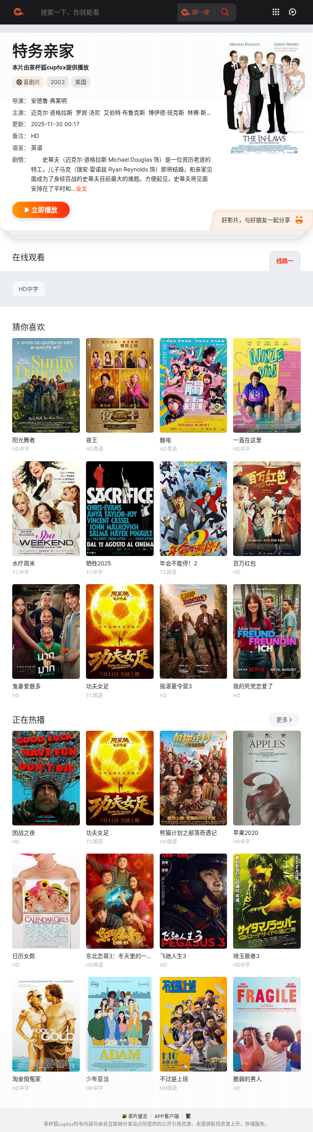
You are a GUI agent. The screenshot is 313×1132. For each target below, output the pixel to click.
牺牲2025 (98, 563)
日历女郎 (23, 955)
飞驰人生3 (173, 955)
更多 (282, 719)
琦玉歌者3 (246, 955)
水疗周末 (23, 563)
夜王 (91, 439)
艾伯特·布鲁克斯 (124, 112)
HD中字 (28, 288)
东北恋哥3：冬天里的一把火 (120, 955)
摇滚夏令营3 (176, 686)
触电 (165, 439)
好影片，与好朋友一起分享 (256, 219)
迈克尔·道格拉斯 (52, 112)
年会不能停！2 (178, 563)
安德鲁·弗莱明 (49, 100)
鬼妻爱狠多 (26, 686)
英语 (36, 147)
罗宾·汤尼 (88, 112)
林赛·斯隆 (199, 112)
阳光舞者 (23, 439)
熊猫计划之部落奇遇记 (188, 832)
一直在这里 (247, 439)
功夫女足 (97, 686)
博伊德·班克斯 (166, 112)
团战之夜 (23, 832)
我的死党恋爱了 (253, 686)
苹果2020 (245, 832)
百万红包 (244, 563)
